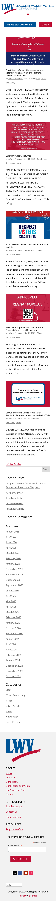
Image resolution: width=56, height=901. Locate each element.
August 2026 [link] (12, 531)
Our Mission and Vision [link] (18, 785)
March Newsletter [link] (15, 508)
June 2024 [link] (11, 649)
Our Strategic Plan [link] (15, 789)
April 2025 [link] (11, 606)
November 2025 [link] (14, 574)
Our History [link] (12, 781)
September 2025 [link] (14, 585)
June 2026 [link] (11, 542)
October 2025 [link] (13, 579)
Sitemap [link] (33, 895)
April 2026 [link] (11, 547)
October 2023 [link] (13, 676)
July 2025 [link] (11, 595)
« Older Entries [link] (13, 464)
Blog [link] (38, 78)
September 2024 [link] (14, 633)
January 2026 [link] (13, 563)
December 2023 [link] (14, 665)
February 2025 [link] (13, 617)
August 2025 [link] (12, 590)
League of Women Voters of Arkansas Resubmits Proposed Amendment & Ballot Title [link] (28, 413)
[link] (28, 51)
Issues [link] (9, 700)
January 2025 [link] (13, 622)
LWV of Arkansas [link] (15, 78)
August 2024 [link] (12, 638)
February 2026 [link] (13, 558)
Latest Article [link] (13, 705)
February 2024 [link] (13, 654)
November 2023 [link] (14, 670)
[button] (46, 469)
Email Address (15, 845)
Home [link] (9, 773)
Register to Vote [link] (14, 829)
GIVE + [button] (45, 24)
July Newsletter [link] (14, 492)
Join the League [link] (14, 806)
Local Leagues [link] (13, 816)
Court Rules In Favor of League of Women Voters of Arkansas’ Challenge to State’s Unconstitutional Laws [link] (25, 73)
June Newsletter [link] (15, 498)
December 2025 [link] (14, 569)
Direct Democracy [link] (15, 695)
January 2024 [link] (13, 660)
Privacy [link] (23, 895)
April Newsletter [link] (14, 503)
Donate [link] (10, 794)
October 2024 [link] (13, 628)
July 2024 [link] (11, 644)
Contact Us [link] (11, 811)
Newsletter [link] (12, 716)
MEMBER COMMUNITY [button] (20, 24)
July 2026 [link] (11, 536)
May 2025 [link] (11, 601)
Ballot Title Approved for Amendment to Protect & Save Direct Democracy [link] (24, 328)
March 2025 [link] (12, 612)
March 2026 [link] (12, 552)
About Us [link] (10, 777)
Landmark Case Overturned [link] (18, 155)
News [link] (18, 163)
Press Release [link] (13, 721)
